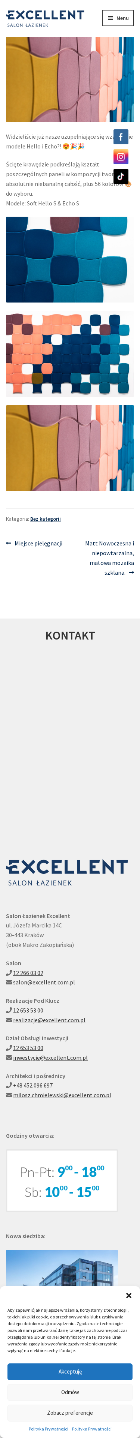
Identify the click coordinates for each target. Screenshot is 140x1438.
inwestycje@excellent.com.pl (50, 1057)
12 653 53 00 (28, 1010)
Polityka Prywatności (48, 1429)
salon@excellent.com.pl (44, 982)
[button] (129, 1295)
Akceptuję (70, 1371)
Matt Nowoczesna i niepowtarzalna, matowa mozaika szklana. (109, 557)
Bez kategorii (45, 518)
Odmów (70, 1392)
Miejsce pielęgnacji (38, 543)
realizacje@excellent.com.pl (49, 1020)
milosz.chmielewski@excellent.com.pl (62, 1095)
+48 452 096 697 (33, 1085)
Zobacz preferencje (70, 1412)
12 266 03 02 (28, 973)
